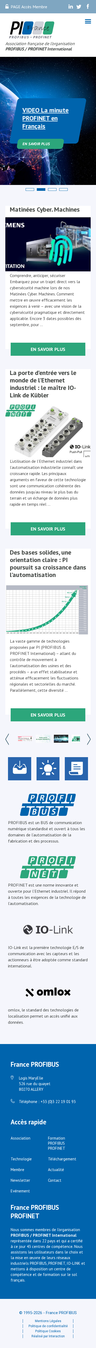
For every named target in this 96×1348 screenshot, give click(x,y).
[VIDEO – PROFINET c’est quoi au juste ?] (79, 739)
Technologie (21, 1158)
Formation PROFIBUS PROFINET (56, 1143)
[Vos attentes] (48, 768)
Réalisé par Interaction (48, 1336)
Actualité (56, 1169)
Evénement (20, 1190)
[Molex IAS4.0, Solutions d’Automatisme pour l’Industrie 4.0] (25, 739)
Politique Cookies (48, 1331)
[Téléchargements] (19, 768)
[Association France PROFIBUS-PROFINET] (32, 30)
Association (20, 1138)
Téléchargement (62, 1158)
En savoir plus (36, 143)
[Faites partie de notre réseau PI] (43, 739)
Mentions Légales (48, 1321)
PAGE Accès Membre (29, 6)
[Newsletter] (76, 768)
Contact (54, 1180)
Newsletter (20, 1180)
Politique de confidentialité (48, 1326)
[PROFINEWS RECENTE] (61, 739)
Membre (17, 1169)
